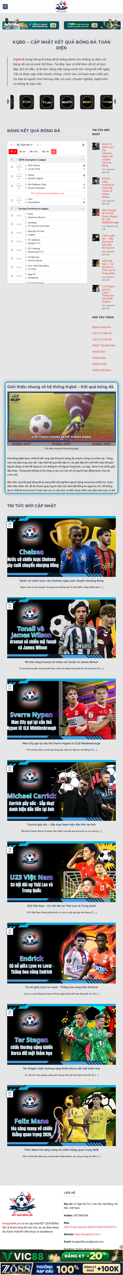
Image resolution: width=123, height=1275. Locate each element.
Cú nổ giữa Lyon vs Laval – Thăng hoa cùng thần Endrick (108, 294)
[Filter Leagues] (83, 145)
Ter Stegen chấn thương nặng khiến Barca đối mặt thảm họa (61, 1068)
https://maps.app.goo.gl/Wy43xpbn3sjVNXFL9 (90, 1227)
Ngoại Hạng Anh (101, 327)
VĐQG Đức (98, 351)
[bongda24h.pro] (61, 6)
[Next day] (38, 144)
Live (24, 151)
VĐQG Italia (99, 358)
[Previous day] (11, 144)
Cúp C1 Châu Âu (102, 333)
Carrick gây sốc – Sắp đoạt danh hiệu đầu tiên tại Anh (108, 241)
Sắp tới (45, 151)
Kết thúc (34, 151)
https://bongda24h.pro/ (87, 1234)
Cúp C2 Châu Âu (102, 339)
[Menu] (5, 6)
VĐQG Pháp (99, 364)
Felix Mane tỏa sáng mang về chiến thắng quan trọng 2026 (61, 1149)
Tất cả (13, 151)
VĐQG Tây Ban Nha (103, 345)
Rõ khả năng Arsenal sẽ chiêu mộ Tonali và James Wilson (108, 187)
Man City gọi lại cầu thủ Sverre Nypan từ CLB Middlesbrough (110, 216)
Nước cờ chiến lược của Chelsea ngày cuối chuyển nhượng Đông (108, 155)
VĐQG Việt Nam (101, 370)
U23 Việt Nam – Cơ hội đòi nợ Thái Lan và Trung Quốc (108, 267)
